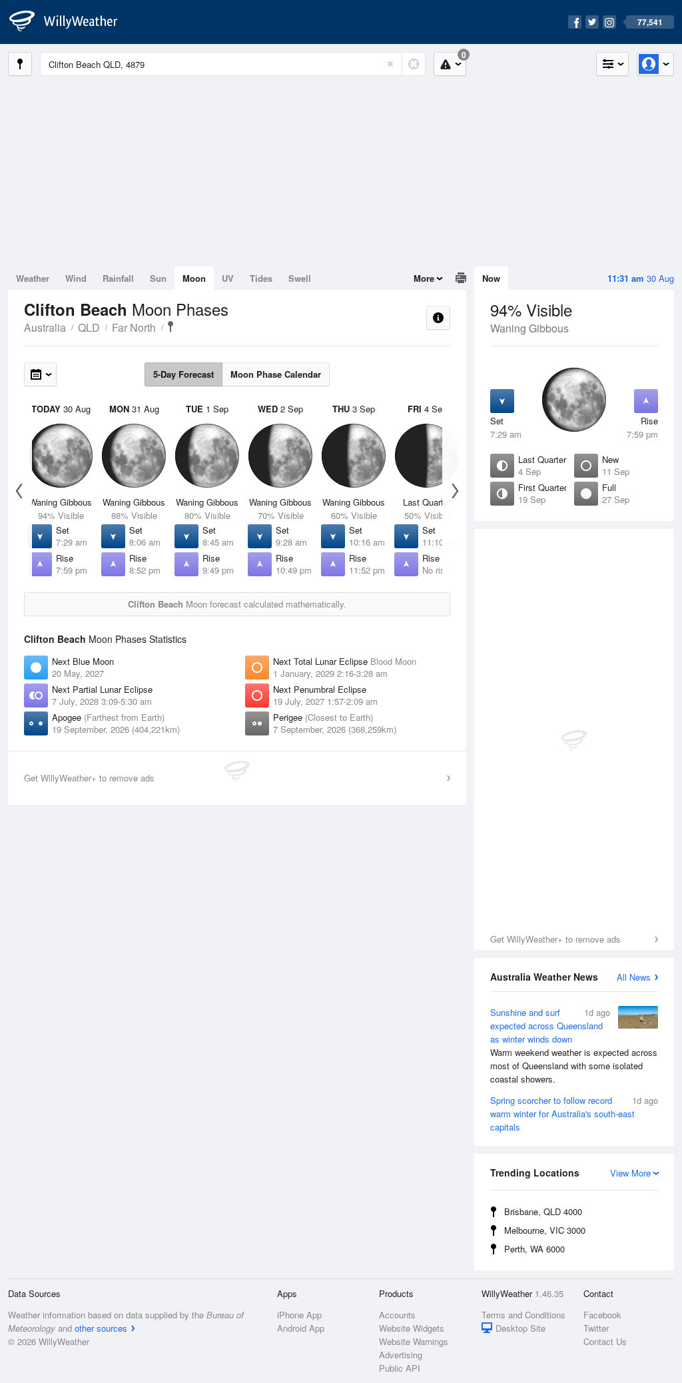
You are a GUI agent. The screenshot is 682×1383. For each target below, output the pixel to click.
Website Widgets (411, 1328)
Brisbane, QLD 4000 (543, 1211)
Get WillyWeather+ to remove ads (555, 939)
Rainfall (118, 278)
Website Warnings (413, 1341)
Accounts (397, 1314)
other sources (101, 1328)
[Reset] (390, 64)
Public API (399, 1368)
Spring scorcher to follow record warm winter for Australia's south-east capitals (574, 1113)
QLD (89, 327)
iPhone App (299, 1314)
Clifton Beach (170, 326)
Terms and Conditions (523, 1314)
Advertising (400, 1354)
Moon (194, 278)
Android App (300, 1328)
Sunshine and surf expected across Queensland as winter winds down (573, 1045)
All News (634, 977)
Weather (32, 278)
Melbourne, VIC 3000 (544, 1230)
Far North (134, 327)
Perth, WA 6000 (534, 1248)
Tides (261, 278)
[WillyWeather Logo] (70, 22)
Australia (45, 327)
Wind (76, 278)
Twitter (596, 1328)
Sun (158, 278)
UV (228, 278)
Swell (299, 278)
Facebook (602, 1314)
